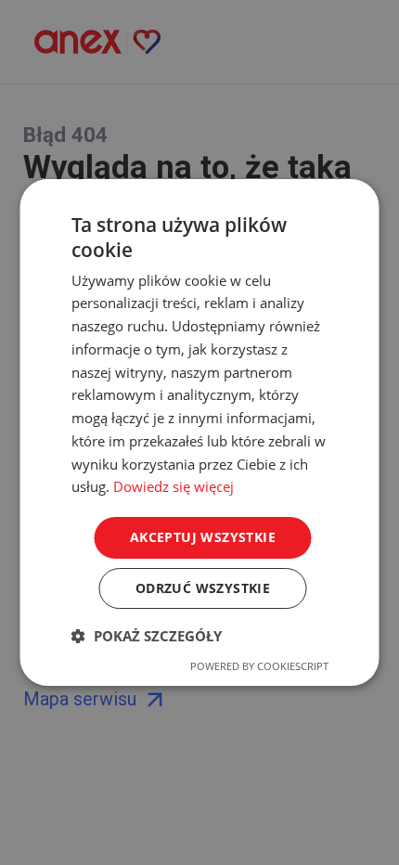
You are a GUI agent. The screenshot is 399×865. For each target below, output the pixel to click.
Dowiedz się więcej (173, 486)
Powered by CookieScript (259, 666)
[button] (146, 635)
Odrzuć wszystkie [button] (202, 588)
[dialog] (199, 432)
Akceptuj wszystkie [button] (203, 537)
